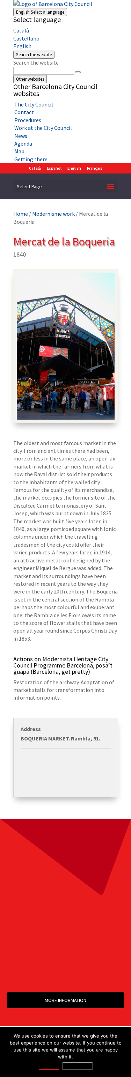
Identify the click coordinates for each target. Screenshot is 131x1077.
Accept (49, 1066)
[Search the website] (78, 72)
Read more (77, 1066)
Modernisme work (53, 213)
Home (20, 213)
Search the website (36, 62)
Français (94, 168)
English (40, 12)
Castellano (26, 38)
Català (21, 30)
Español (54, 168)
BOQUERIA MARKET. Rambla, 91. (60, 738)
